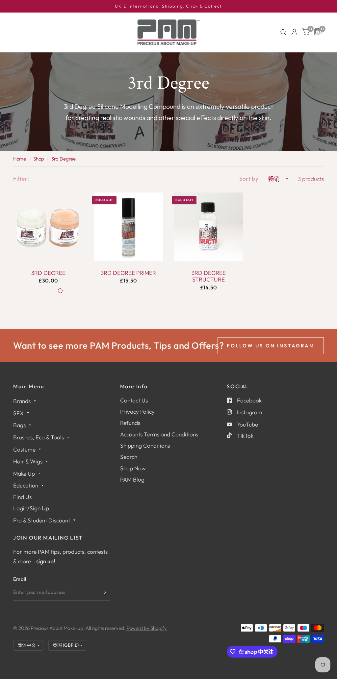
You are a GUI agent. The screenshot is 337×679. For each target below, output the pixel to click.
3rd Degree (63, 159)
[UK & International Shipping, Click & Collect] (168, 6)
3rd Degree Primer (128, 273)
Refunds (130, 422)
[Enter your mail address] (103, 592)
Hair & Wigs (27, 461)
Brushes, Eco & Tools (38, 437)
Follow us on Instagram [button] (271, 345)
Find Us (22, 496)
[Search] (283, 32)
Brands (22, 401)
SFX (18, 413)
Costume (24, 449)
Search (128, 456)
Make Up (24, 473)
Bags (19, 425)
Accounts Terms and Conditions (159, 434)
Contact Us (134, 400)
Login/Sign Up (31, 508)
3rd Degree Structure (209, 276)
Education (25, 485)
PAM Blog (132, 479)
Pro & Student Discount (41, 520)
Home (19, 159)
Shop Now (133, 468)
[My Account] (294, 32)
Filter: (21, 178)
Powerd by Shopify (146, 628)
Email (19, 579)
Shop (38, 159)
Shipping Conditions (145, 445)
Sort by (248, 178)
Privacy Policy (137, 411)
